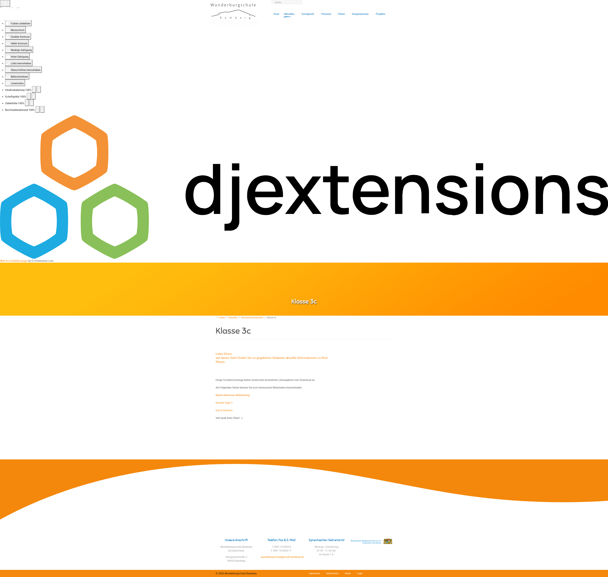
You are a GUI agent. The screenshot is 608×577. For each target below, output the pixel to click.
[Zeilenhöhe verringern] (27, 102)
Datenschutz (332, 573)
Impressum (314, 573)
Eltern (341, 14)
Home (222, 317)
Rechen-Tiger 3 (224, 402)
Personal (326, 14)
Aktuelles (289, 14)
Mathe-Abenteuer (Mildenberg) (233, 395)
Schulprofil (308, 14)
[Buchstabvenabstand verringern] (37, 109)
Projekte (380, 14)
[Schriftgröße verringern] (29, 96)
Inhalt (348, 573)
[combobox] (286, 2)
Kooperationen (360, 14)
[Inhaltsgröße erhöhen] (39, 89)
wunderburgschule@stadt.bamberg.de (373, 2)
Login (360, 573)
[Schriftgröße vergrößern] (34, 96)
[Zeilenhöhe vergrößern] (32, 102)
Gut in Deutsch (224, 410)
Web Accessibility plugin (14, 260)
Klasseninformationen (252, 317)
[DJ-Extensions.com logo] (304, 187)
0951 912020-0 (342, 2)
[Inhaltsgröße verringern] (34, 89)
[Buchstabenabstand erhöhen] (42, 109)
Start (276, 14)
